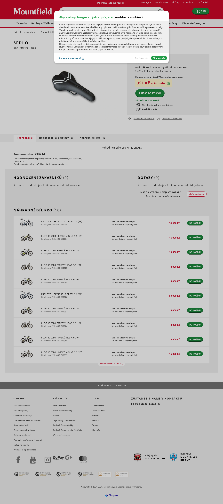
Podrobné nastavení (70, 58)
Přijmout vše (159, 58)
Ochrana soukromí (82, 46)
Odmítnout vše (141, 58)
